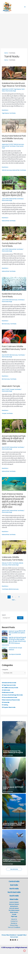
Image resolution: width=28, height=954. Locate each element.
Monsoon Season (14, 904)
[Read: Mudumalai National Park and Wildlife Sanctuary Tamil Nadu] (14, 126)
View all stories (14, 869)
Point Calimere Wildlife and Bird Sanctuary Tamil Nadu (14, 349)
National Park (5, 146)
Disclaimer (14, 923)
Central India (14, 881)
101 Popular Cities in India (8, 707)
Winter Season (14, 912)
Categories (5, 669)
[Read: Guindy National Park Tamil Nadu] (14, 233)
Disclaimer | (13, 935)
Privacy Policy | (6, 935)
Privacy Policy (14, 925)
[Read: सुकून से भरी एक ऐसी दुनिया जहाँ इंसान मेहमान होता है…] (14, 183)
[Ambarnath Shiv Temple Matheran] (4, 650)
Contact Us (14, 921)
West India (14, 899)
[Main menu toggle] (25, 7)
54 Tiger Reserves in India (9, 685)
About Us (14, 919)
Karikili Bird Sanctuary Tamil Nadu (12, 295)
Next (14, 600)
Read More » (5, 110)
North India (14, 888)
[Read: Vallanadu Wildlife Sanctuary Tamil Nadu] (14, 547)
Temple (12, 389)
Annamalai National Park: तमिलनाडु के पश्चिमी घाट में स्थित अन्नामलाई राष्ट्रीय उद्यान (14, 440)
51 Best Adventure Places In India (11, 700)
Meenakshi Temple (11, 386)
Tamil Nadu (12, 113)
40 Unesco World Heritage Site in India (12, 695)
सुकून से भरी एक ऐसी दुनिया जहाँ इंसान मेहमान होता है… (13, 194)
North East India (14, 892)
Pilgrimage (14, 916)
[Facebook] (10, 940)
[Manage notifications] (24, 950)
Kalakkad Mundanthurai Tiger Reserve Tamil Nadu (14, 84)
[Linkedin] (15, 940)
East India (14, 885)
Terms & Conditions (14, 927)
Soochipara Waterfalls (15, 654)
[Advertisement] (14, 29)
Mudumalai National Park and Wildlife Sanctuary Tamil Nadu (14, 138)
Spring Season (14, 906)
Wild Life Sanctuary (19, 144)
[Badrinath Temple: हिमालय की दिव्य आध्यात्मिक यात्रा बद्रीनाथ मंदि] (4, 633)
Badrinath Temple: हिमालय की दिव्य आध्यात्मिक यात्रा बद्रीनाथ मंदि (17, 633)
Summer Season (14, 908)
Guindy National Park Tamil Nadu (12, 244)
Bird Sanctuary (13, 300)
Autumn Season (14, 902)
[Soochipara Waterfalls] (4, 656)
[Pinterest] (13, 940)
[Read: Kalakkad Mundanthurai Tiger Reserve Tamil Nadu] (14, 73)
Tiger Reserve (17, 89)
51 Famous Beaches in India (9, 697)
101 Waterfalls (5, 702)
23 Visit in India (6, 690)
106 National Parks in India (9, 683)
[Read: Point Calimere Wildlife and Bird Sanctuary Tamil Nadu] (14, 336)
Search (4, 615)
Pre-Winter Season (14, 910)
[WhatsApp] (17, 940)
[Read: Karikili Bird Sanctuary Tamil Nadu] (14, 284)
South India (14, 896)
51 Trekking (5, 705)
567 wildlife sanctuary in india (10, 687)
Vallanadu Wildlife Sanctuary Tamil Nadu (12, 558)
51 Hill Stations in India (8, 692)
